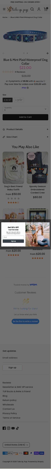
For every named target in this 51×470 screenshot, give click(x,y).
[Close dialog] (48, 224)
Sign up (13, 241)
